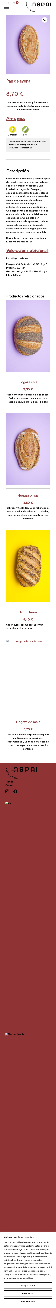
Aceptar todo (28, 1285)
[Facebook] (17, 793)
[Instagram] (9, 793)
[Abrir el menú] (6, 7)
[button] (44, 20)
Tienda (9, 782)
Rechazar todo (28, 1302)
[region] (28, 1270)
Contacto (10, 785)
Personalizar (28, 1294)
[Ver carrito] (13, 3)
